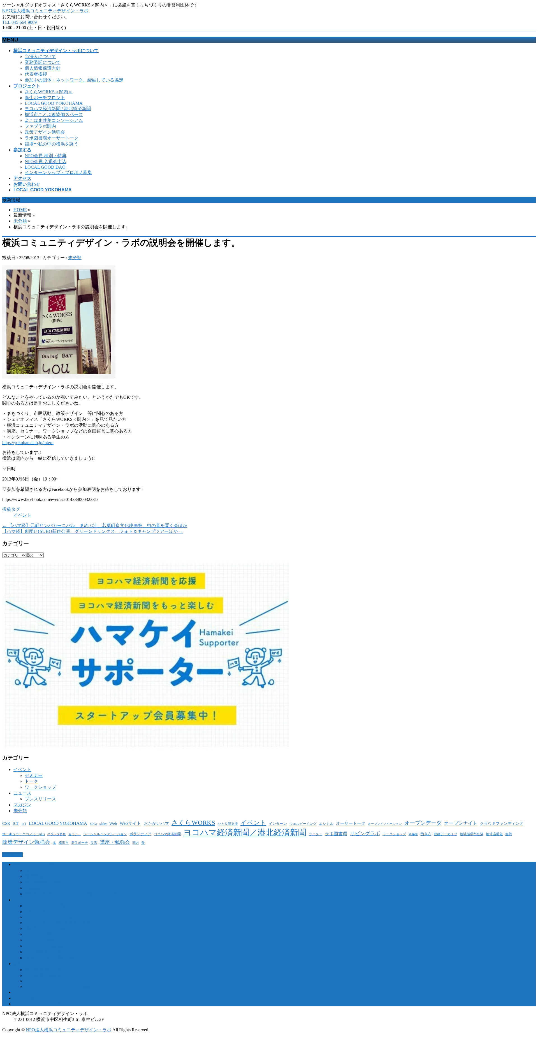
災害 (94, 843)
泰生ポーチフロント (45, 97)
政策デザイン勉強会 (45, 132)
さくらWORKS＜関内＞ (49, 91)
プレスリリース (40, 799)
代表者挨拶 (36, 74)
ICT (16, 823)
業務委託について (43, 62)
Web (113, 823)
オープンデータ (423, 823)
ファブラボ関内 (40, 126)
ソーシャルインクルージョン (105, 834)
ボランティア (140, 834)
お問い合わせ (26, 998)
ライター (315, 834)
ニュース (22, 793)
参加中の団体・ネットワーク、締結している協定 (74, 80)
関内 (136, 842)
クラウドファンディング (501, 823)
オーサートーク (350, 823)
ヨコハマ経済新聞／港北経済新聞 (244, 832)
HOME (20, 209)
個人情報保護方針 (43, 68)
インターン (278, 823)
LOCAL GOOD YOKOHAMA (54, 103)
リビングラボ (365, 833)
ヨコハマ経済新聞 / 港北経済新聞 (58, 108)
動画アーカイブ (445, 834)
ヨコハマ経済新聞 (167, 834)
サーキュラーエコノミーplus (23, 834)
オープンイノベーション (385, 823)
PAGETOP (12, 854)
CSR (6, 823)
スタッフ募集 (56, 834)
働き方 (425, 834)
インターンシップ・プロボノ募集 (58, 172)
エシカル (326, 823)
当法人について (40, 56)
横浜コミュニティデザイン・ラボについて (56, 864)
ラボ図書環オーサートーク (51, 138)
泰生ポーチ (79, 843)
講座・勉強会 (115, 842)
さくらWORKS (193, 822)
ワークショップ (40, 787)
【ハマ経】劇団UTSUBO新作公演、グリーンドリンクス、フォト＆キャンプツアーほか (92, 531)
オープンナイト (460, 823)
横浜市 (64, 843)
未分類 (20, 221)
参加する (22, 963)
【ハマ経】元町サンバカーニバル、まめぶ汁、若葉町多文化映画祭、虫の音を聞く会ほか (94, 525)
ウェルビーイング (302, 824)
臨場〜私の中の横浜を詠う (51, 143)
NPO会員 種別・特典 (45, 155)
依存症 (413, 834)
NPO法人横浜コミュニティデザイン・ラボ (45, 10)
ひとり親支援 (228, 824)
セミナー (34, 775)
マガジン (22, 804)
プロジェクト (26, 899)
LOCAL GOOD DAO (45, 167)
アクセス (22, 992)
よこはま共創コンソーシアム (54, 120)
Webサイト (130, 823)
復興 (508, 834)
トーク (31, 781)
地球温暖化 (494, 834)
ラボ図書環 (336, 833)
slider (103, 824)
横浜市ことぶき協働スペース (54, 114)
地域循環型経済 (471, 834)
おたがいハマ (156, 823)
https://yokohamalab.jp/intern (28, 442)
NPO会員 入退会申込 (45, 161)
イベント (22, 515)
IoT (24, 823)
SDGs (93, 823)
